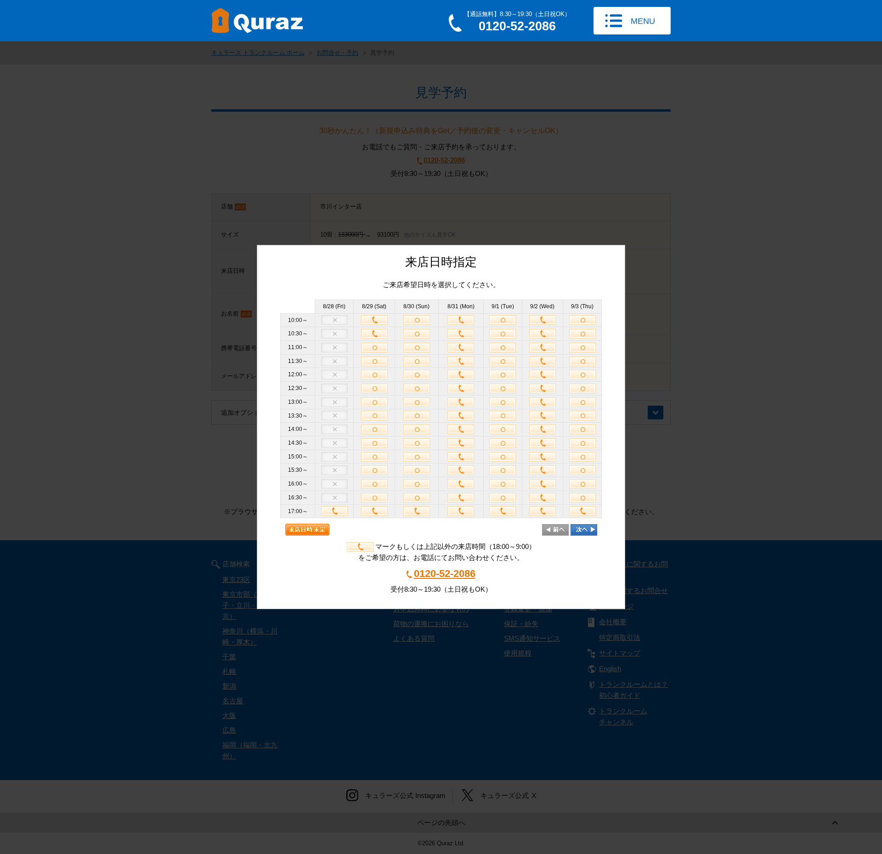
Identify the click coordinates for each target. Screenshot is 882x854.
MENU (643, 21)
